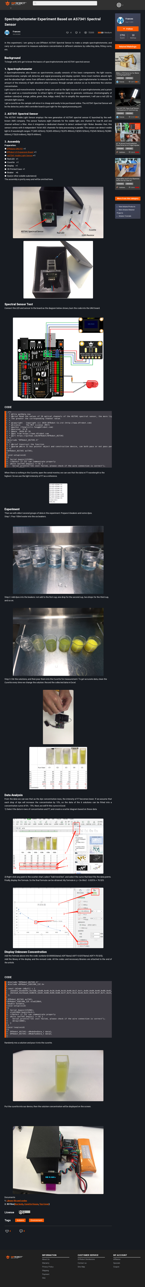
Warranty (45, 1263)
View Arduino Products (127, 207)
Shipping (45, 1270)
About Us (46, 1259)
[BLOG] (23, 8)
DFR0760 (120, 78)
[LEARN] (27, 8)
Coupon (116, 1267)
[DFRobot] (15, 5)
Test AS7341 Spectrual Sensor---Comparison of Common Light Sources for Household (127, 109)
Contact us (82, 1263)
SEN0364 (120, 113)
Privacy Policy (47, 1267)
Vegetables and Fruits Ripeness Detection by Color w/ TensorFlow (127, 179)
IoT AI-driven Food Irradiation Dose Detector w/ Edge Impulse (127, 144)
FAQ (43, 1278)
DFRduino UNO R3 (15, 149)
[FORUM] (16, 8)
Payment (45, 1274)
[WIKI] (20, 8)
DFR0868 (120, 148)
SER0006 (129, 78)
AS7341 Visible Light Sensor (20, 155)
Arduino (20, 1220)
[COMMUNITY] (12, 8)
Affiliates (116, 1259)
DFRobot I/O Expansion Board (20, 152)
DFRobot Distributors (86, 1259)
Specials (116, 1263)
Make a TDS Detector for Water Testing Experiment (127, 74)
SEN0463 (129, 148)
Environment (36, 1220)
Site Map (81, 1267)
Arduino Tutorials (125, 216)
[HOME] (7, 8)
